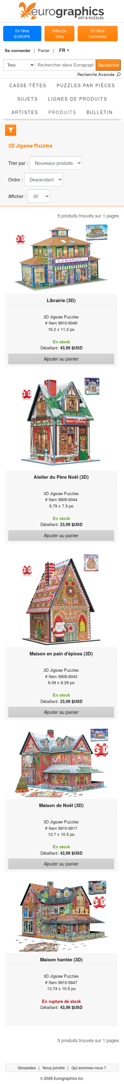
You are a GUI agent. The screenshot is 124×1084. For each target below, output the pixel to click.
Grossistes (27, 1067)
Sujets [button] (27, 98)
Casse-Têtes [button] (27, 85)
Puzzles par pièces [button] (86, 85)
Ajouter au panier (61, 358)
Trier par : (18, 163)
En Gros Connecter (98, 33)
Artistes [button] (24, 112)
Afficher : (17, 196)
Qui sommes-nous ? (89, 1067)
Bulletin (99, 112)
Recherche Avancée (96, 74)
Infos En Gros (59, 33)
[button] (19, 50)
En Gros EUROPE (22, 33)
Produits (64, 112)
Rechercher (108, 65)
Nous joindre (54, 1067)
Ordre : (15, 180)
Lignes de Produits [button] (77, 98)
